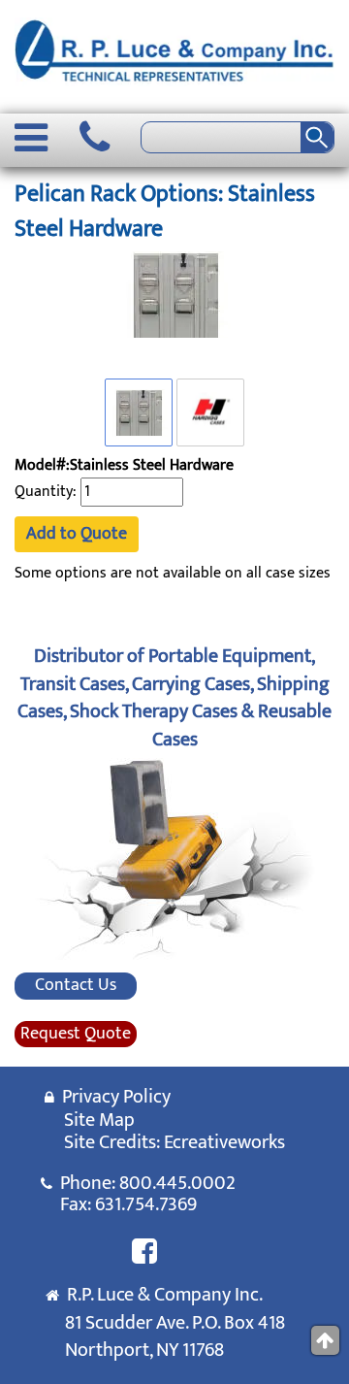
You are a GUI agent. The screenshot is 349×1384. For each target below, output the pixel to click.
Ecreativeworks (224, 1142)
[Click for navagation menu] (31, 137)
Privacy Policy (112, 1096)
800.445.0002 (177, 1183)
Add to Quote (76, 533)
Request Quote (75, 1034)
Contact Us (75, 986)
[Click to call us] (94, 137)
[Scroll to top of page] (325, 1340)
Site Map (99, 1120)
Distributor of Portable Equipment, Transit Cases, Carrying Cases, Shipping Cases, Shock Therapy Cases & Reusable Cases (174, 698)
